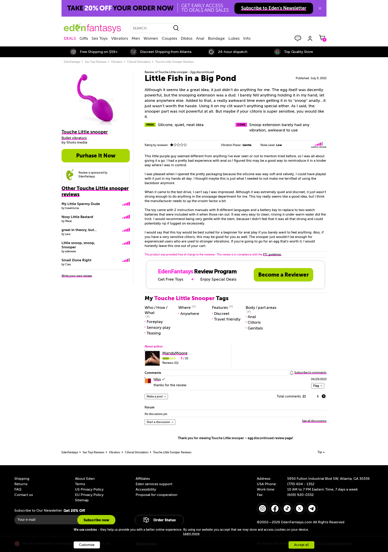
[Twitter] (299, 508)
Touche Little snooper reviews (174, 61)
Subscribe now (96, 520)
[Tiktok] (287, 508)
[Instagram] (262, 508)
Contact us (23, 495)
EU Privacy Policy (89, 495)
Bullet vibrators (74, 138)
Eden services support (154, 484)
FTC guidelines (272, 254)
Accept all (301, 545)
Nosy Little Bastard (77, 217)
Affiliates (143, 479)
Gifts (83, 38)
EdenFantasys (72, 61)
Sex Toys (100, 38)
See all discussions (314, 421)
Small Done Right (76, 260)
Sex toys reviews (95, 61)
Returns (20, 484)
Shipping (21, 479)
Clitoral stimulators (139, 61)
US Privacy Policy (89, 489)
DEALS (70, 38)
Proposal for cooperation (156, 495)
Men (136, 38)
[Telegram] (311, 508)
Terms (80, 484)
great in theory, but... (79, 230)
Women (150, 38)
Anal (200, 38)
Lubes (234, 38)
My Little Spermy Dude (81, 204)
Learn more (191, 533)
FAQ (17, 489)
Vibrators (119, 38)
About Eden (85, 479)
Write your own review (77, 275)
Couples (169, 38)
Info (247, 38)
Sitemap (82, 500)
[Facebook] (274, 508)
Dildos (186, 38)
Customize (87, 545)
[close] (320, 8)
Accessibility (146, 489)
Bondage (216, 38)
